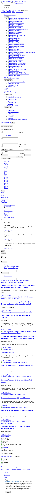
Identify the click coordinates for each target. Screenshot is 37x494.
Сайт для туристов (17, 12)
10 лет (6, 177)
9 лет (5, 175)
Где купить (7, 91)
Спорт (2, 195)
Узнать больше (8, 230)
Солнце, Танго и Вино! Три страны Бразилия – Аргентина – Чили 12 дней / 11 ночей (18, 286)
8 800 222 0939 (16, 10)
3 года (6, 166)
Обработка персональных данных (17, 119)
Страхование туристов (14, 97)
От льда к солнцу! (7, 352)
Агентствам (7, 93)
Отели (6, 215)
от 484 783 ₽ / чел (6, 375)
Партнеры (11, 116)
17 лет (6, 188)
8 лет (5, 174)
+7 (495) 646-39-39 (6, 10)
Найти (2, 191)
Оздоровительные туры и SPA (16, 82)
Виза (5, 89)
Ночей (20, 146)
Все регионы (4, 272)
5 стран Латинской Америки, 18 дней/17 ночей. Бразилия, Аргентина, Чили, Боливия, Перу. (18, 337)
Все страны (7, 77)
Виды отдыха (8, 78)
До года (6, 161)
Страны (6, 15)
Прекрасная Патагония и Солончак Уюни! (17, 365)
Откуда (21, 132)
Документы (11, 96)
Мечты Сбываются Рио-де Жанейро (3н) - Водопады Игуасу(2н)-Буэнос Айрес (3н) (16, 303)
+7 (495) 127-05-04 (6, 12)
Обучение (10, 104)
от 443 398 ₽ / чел (6, 420)
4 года (6, 167)
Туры (5, 214)
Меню (2, 251)
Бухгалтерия (11, 101)
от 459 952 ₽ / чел (6, 310)
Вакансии (10, 113)
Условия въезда (8, 211)
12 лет (6, 180)
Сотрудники (11, 110)
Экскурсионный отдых (11, 268)
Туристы (21, 153)
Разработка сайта (6, 456)
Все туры (3, 261)
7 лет (5, 172)
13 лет (6, 181)
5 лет (5, 169)
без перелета (7, 135)
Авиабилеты (4, 199)
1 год (5, 163)
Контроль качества (13, 112)
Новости (10, 118)
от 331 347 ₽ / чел (6, 360)
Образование (11, 86)
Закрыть (8, 492)
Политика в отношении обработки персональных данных (18, 466)
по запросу (4, 405)
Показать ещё (5, 436)
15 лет (6, 185)
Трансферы (4, 202)
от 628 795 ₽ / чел (6, 295)
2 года (6, 164)
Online (2, 192)
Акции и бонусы (12, 102)
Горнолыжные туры (13, 83)
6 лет (5, 171)
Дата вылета (22, 144)
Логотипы (11, 115)
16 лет (6, 186)
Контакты (10, 109)
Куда (20, 138)
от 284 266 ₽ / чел (6, 435)
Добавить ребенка (6, 158)
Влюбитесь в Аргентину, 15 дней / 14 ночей (17, 410)
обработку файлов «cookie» (12, 481)
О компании (7, 105)
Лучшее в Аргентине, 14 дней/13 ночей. (15, 398)
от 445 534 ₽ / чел (6, 393)
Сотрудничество (12, 99)
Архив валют (19, 3)
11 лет (6, 178)
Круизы (3, 200)
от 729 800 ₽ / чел (6, 347)
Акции (6, 88)
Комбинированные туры (11, 266)
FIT (2, 194)
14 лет (6, 183)
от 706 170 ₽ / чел (6, 329)
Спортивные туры (13, 85)
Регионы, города (9, 217)
